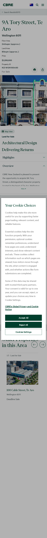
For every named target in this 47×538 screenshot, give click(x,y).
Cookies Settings (24, 331)
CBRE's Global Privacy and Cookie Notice (21, 308)
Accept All (23, 317)
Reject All (23, 324)
